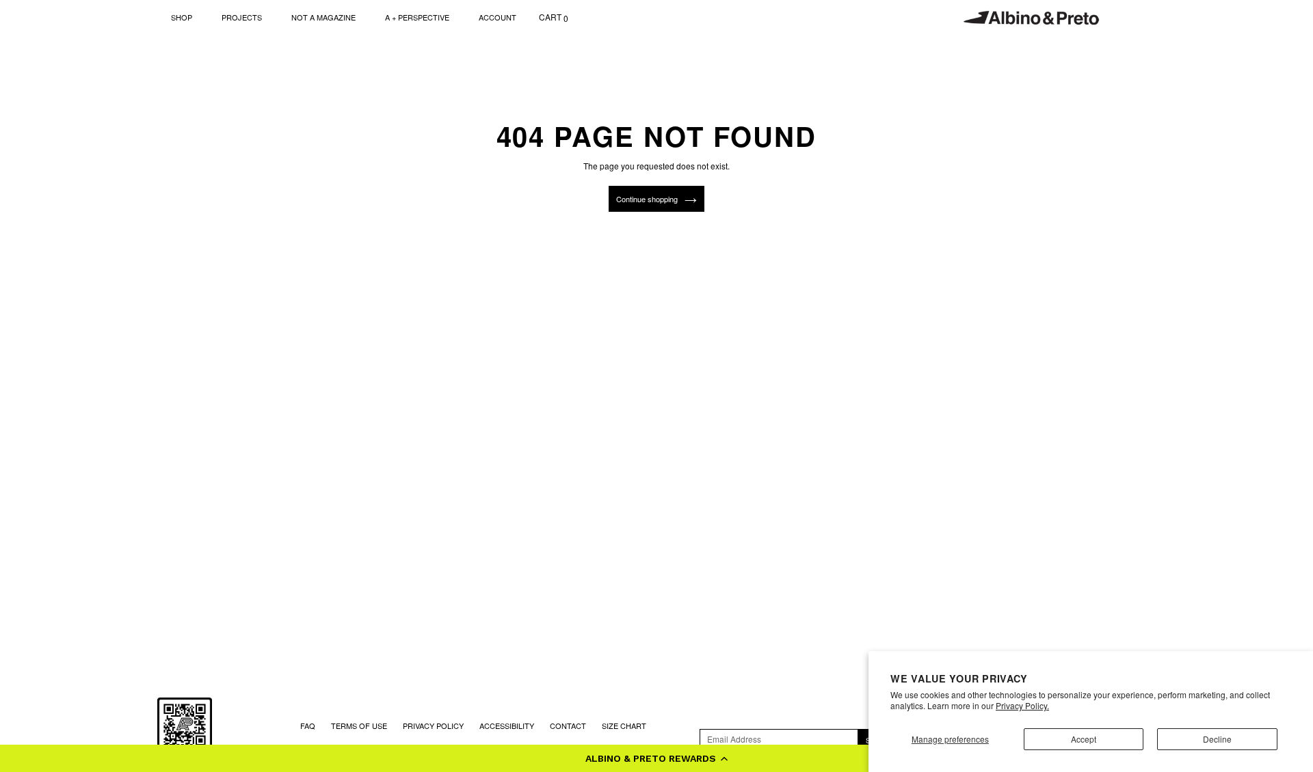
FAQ (307, 725)
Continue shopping (647, 198)
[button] (656, 758)
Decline (1217, 739)
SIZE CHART (624, 725)
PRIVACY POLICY (433, 725)
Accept (1083, 739)
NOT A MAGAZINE (323, 17)
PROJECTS (242, 17)
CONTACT (568, 725)
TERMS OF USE (359, 725)
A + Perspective (417, 17)
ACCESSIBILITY (506, 725)
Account (497, 17)
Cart (553, 17)
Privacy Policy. (1022, 705)
